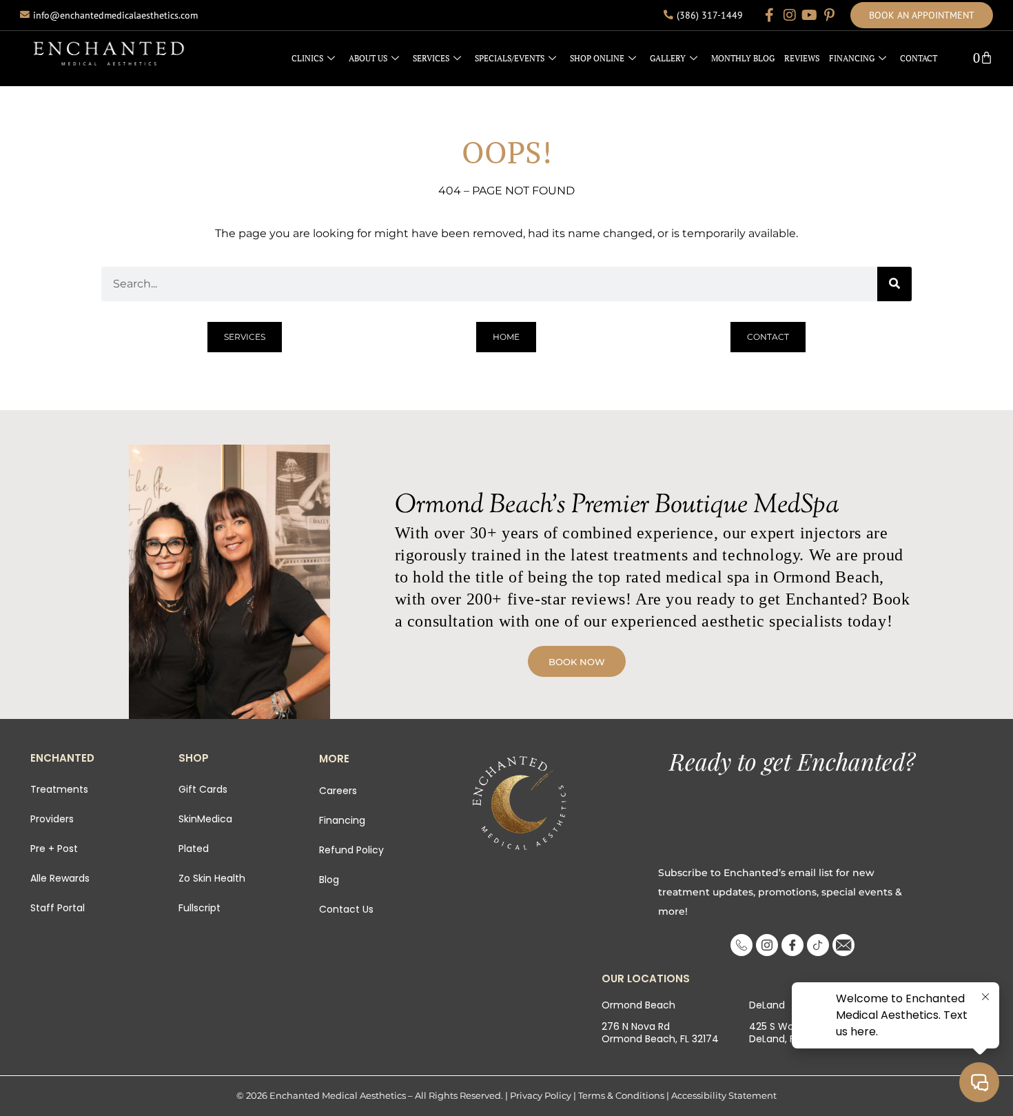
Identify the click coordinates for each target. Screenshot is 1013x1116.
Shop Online (597, 58)
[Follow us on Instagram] (789, 15)
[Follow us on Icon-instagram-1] (767, 945)
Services (431, 58)
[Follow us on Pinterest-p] (829, 15)
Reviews (801, 58)
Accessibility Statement (724, 1095)
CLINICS (307, 58)
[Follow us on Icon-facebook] (792, 945)
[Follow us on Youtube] (809, 15)
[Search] (894, 284)
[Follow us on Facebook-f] (769, 15)
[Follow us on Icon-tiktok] (818, 945)
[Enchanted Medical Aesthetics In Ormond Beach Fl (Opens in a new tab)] (519, 803)
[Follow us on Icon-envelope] (843, 945)
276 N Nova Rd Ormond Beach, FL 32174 (660, 1032)
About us (368, 58)
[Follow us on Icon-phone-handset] (741, 945)
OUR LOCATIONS (646, 978)
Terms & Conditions (621, 1095)
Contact (918, 58)
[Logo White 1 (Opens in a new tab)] (108, 53)
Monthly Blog (743, 58)
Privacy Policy (540, 1095)
